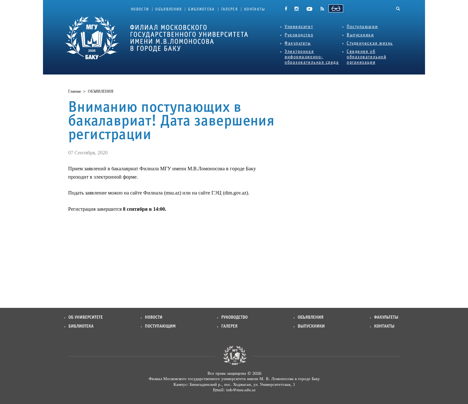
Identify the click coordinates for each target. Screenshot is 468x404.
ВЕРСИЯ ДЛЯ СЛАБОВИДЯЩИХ (336, 8)
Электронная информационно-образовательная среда (312, 57)
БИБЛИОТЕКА (201, 9)
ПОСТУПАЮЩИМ (160, 326)
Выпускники (360, 35)
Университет (299, 27)
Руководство (299, 35)
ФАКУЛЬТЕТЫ (386, 317)
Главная (74, 91)
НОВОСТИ (140, 9)
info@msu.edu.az (241, 390)
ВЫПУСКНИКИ (311, 326)
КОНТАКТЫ (254, 9)
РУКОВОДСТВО (234, 317)
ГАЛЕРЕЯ (229, 9)
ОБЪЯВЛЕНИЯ (168, 9)
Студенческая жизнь (370, 43)
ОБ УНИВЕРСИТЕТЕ (85, 317)
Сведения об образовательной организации (366, 57)
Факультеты (298, 43)
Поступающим (362, 27)
